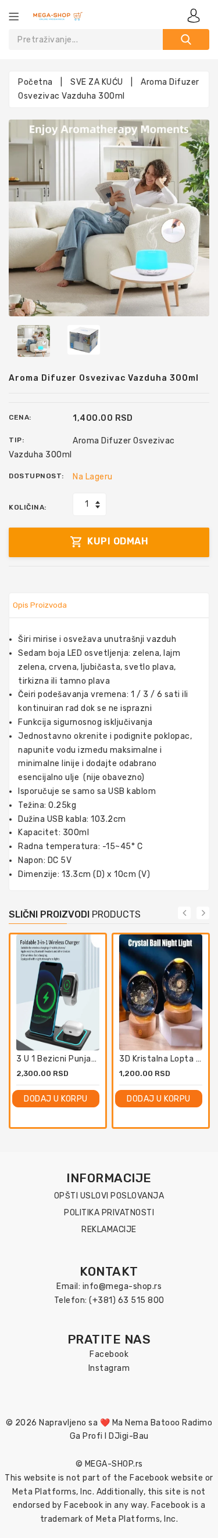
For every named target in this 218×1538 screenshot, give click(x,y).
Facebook (109, 1354)
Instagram (109, 1368)
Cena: (20, 417)
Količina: (28, 507)
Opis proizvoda (40, 605)
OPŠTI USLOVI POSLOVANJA (109, 1196)
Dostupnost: (36, 476)
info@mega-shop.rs (122, 1286)
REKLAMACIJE (109, 1229)
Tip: (16, 440)
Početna (35, 82)
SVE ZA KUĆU (96, 82)
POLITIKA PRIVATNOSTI (109, 1213)
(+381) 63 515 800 (127, 1300)
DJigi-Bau (129, 1436)
